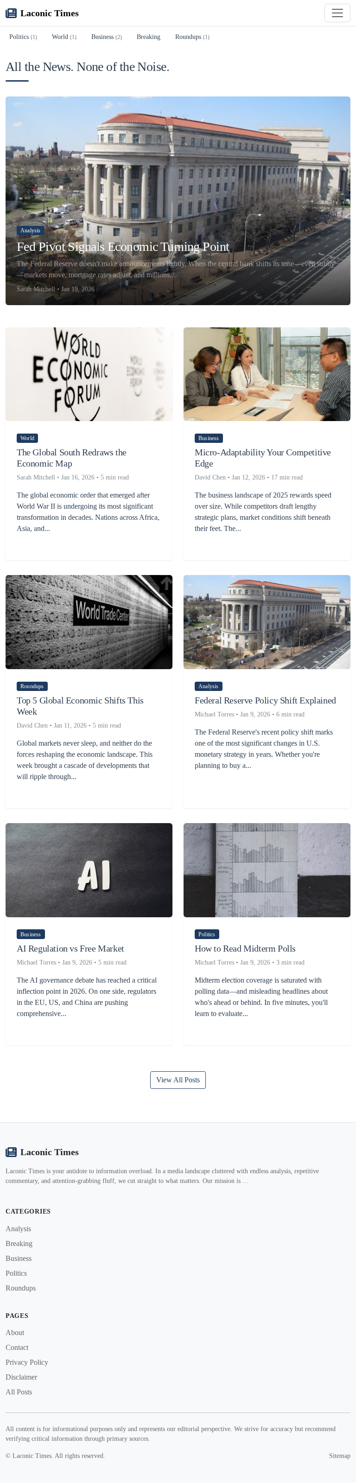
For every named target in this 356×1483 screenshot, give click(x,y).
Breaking (148, 36)
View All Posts (178, 1080)
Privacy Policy (27, 1362)
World (64, 36)
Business (106, 36)
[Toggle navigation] (337, 13)
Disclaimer (21, 1377)
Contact (17, 1347)
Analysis (18, 1229)
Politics (23, 36)
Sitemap (339, 1455)
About (15, 1332)
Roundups (192, 36)
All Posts (19, 1392)
